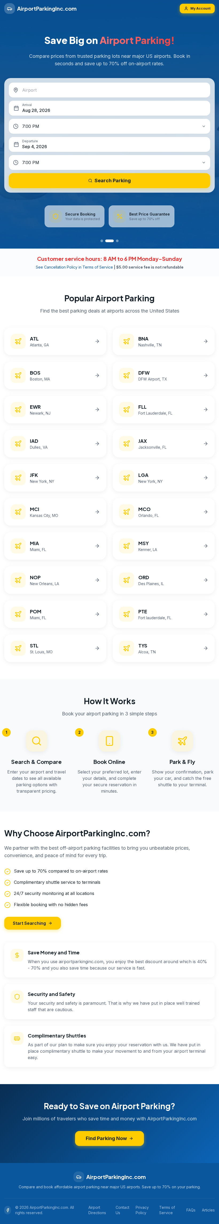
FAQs (190, 1210)
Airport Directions (97, 1210)
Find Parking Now (106, 1138)
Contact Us (122, 1210)
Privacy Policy (142, 1210)
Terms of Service (167, 1210)
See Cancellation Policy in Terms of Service (74, 267)
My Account (200, 8)
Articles (208, 1210)
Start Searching (29, 923)
